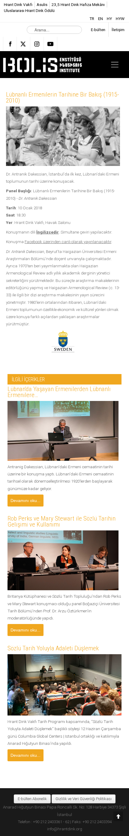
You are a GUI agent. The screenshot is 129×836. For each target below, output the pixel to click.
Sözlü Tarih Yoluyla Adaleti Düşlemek (53, 648)
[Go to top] (118, 816)
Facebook (9, 44)
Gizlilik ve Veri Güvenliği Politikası (84, 799)
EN (101, 18)
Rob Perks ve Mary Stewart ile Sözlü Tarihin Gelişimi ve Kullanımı (62, 521)
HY (110, 18)
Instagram (37, 44)
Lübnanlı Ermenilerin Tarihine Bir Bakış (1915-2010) (62, 97)
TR (92, 18)
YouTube (50, 44)
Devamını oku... (25, 500)
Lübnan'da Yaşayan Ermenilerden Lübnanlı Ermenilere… (59, 392)
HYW (120, 18)
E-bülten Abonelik (32, 799)
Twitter (23, 44)
